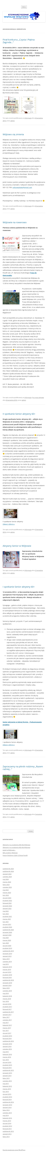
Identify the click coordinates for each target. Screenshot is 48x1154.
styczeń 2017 (7, 1033)
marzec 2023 (7, 893)
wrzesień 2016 (7, 1044)
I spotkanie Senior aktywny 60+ (19, 586)
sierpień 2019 (7, 956)
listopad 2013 (7, 1129)
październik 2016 (8, 1041)
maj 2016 (6, 1052)
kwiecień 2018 (7, 996)
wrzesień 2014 (7, 1105)
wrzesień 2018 (7, 983)
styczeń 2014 (7, 1123)
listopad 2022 (7, 903)
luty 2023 (6, 895)
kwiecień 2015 (7, 1086)
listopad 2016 (7, 1038)
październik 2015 (8, 1070)
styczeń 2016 (7, 1062)
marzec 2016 (7, 1057)
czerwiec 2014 (7, 1113)
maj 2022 (6, 911)
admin (12, 121)
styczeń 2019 (7, 972)
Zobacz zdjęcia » (9, 524)
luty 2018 (6, 1001)
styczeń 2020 (7, 946)
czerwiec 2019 (7, 962)
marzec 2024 (7, 882)
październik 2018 (8, 980)
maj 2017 (6, 1023)
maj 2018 (6, 993)
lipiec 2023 (6, 885)
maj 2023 (6, 890)
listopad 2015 (7, 1068)
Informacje (27, 118)
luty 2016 (6, 1060)
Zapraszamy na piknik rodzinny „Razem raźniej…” (23, 768)
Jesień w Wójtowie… (9, 850)
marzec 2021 (7, 919)
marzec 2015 (7, 1089)
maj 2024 (6, 879)
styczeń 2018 (7, 1004)
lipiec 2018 (6, 988)
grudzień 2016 (7, 1036)
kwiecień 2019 (7, 967)
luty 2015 (6, 1092)
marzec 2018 (7, 999)
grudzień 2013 (7, 1126)
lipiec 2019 (6, 959)
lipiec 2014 (6, 1110)
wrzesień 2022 (7, 906)
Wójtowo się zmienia (13, 134)
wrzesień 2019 (7, 954)
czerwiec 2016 (7, 1049)
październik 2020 (8, 930)
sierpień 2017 (7, 1015)
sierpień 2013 (7, 1134)
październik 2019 (8, 951)
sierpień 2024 (7, 874)
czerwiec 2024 (7, 877)
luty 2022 (6, 914)
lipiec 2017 (6, 1017)
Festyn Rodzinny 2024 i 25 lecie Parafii (15, 855)
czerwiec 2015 (7, 1081)
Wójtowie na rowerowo (15, 222)
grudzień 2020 (7, 927)
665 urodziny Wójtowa (10, 853)
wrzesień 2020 (7, 932)
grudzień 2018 (7, 975)
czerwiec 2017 (7, 1020)
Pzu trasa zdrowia (38, 398)
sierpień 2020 (7, 935)
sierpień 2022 (7, 908)
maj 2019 (6, 964)
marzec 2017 (7, 1028)
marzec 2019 (7, 969)
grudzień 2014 (7, 1097)
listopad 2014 (7, 1099)
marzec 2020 (7, 940)
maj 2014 (6, 1115)
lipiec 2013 (6, 1137)
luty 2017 (6, 1031)
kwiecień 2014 (7, 1118)
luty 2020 (6, 943)
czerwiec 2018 (7, 991)
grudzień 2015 (7, 1065)
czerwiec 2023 (7, 887)
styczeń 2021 (7, 924)
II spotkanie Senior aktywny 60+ (19, 413)
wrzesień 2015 (7, 1073)
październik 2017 (8, 1012)
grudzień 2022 (7, 901)
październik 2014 (8, 1102)
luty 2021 (6, 922)
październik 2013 (8, 1131)
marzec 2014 (7, 1121)
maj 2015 (6, 1084)
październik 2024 (8, 871)
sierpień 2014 (7, 1107)
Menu (24, 7)
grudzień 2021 (7, 916)
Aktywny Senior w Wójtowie (17, 545)
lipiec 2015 (6, 1078)
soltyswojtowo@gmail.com (22, 187)
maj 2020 (6, 938)
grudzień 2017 (7, 1007)
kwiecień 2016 (7, 1054)
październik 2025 (8, 869)
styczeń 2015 (7, 1094)
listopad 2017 (7, 1009)
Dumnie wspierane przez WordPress (14, 1150)
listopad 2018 (7, 977)
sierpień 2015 (7, 1076)
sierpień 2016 (7, 1046)
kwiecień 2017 (7, 1025)
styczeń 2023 (7, 898)
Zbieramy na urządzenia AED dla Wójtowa (16, 845)
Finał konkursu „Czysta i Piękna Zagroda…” (19, 41)
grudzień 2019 (7, 948)
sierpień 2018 (7, 985)
